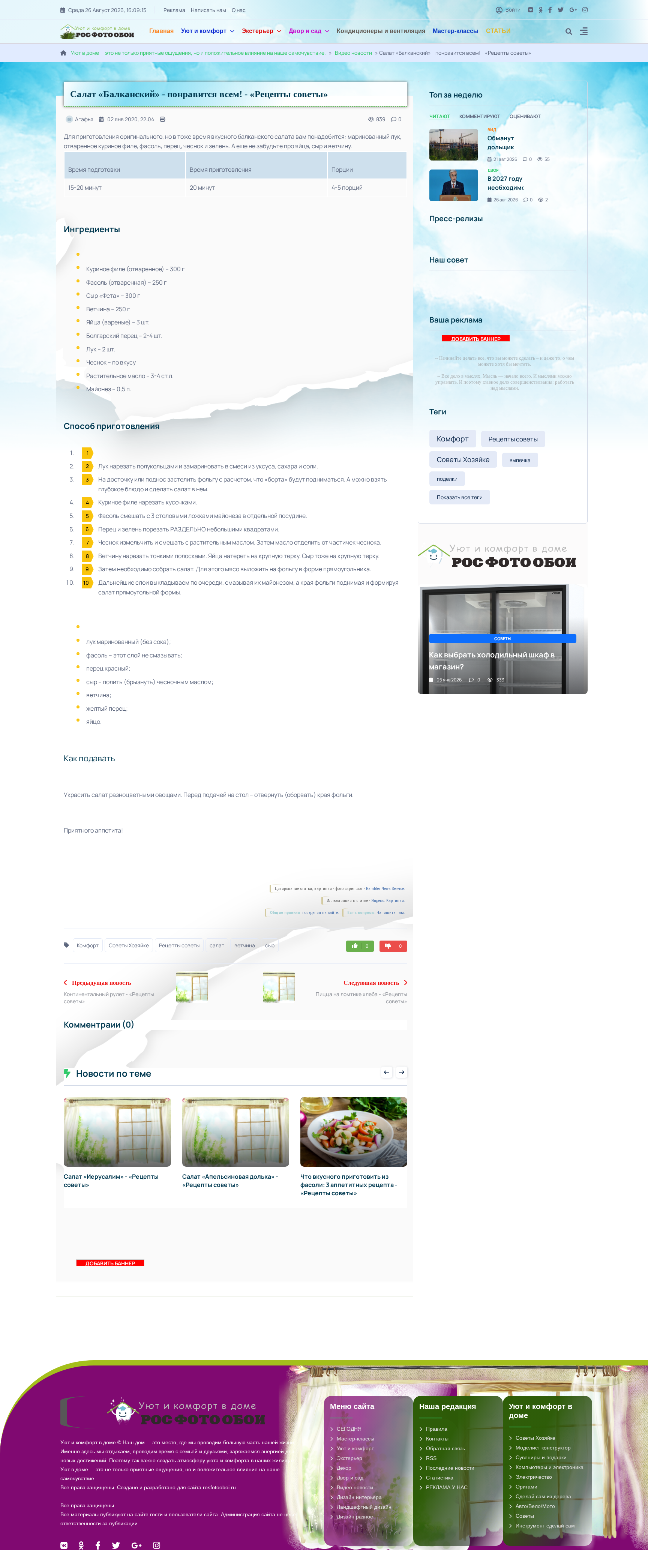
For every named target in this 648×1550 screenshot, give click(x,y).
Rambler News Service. (385, 888)
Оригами (526, 1487)
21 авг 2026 (505, 159)
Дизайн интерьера (359, 1497)
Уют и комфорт (203, 31)
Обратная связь (445, 1448)
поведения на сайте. (320, 912)
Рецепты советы (179, 945)
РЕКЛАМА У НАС (447, 1487)
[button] (584, 32)
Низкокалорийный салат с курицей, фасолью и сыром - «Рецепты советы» (343, 1184)
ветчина (244, 945)
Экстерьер (257, 31)
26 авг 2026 (506, 200)
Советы (525, 1516)
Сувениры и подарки (541, 1457)
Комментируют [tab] (479, 116)
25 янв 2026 (449, 680)
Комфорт (88, 945)
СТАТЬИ (498, 31)
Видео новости (353, 52)
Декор (344, 1468)
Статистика (439, 1478)
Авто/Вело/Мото (535, 1506)
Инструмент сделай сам (545, 1526)
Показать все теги (460, 497)
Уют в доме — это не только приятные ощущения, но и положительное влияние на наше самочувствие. (198, 52)
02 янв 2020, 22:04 (130, 119)
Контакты (437, 1439)
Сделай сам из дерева (543, 1496)
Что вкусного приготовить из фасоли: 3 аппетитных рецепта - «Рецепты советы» (230, 1184)
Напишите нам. (390, 912)
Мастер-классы (455, 31)
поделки (447, 478)
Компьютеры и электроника (550, 1467)
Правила (436, 1429)
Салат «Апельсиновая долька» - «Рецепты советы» (112, 1180)
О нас (239, 10)
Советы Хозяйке (129, 945)
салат (217, 945)
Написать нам (208, 10)
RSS (431, 1458)
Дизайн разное (355, 1517)
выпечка (520, 460)
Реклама (175, 10)
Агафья (84, 119)
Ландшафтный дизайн (364, 1507)
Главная (161, 31)
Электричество (534, 1477)
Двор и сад (305, 31)
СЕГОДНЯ (349, 1429)
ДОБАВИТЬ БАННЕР (110, 1263)
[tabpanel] (502, 165)
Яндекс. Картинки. (388, 900)
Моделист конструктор (543, 1448)
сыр (269, 945)
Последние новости (450, 1468)
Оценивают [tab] (525, 116)
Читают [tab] (439, 116)
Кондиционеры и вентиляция (381, 31)
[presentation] (386, 1072)
